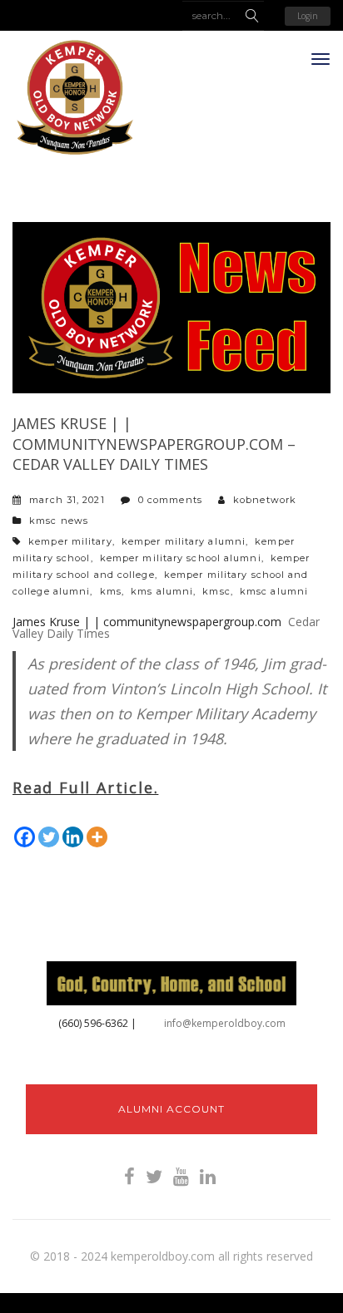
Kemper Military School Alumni (180, 558)
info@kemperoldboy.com (225, 1023)
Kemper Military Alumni (184, 541)
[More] (97, 837)
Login (307, 16)
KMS (111, 591)
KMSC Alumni (274, 591)
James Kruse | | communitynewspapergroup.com (146, 621)
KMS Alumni (162, 591)
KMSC (216, 591)
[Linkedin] (72, 837)
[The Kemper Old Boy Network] (74, 98)
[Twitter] (48, 837)
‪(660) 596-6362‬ (93, 1023)
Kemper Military (70, 541)
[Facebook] (24, 837)
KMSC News (58, 520)
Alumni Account (171, 1109)
